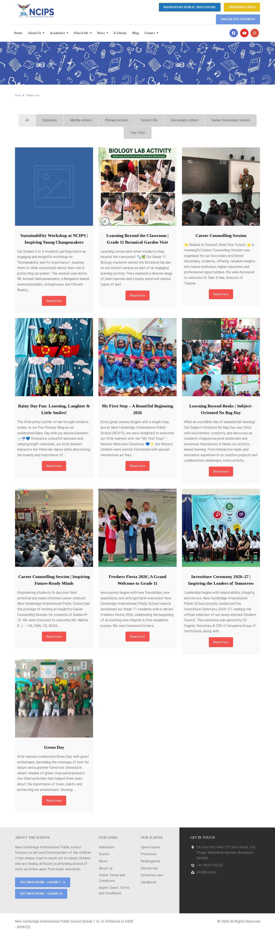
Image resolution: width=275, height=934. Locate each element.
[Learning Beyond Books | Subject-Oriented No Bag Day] (221, 357)
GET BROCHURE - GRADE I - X (42, 882)
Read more (54, 301)
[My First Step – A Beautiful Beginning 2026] (137, 357)
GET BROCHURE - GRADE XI (41, 893)
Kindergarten (150, 861)
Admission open (242, 7)
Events (104, 854)
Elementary (149, 868)
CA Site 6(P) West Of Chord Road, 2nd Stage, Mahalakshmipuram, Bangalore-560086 (226, 852)
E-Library (120, 33)
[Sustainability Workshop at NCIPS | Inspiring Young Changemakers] (54, 186)
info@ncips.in (207, 872)
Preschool (148, 854)
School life (81, 33)
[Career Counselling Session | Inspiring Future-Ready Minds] (54, 528)
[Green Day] (54, 698)
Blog (135, 33)
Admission (106, 847)
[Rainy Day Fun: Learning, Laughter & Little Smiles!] (54, 357)
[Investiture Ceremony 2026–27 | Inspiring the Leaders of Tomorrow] (221, 528)
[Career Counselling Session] (221, 186)
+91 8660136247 (210, 865)
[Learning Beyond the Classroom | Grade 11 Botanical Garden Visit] (137, 186)
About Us (34, 33)
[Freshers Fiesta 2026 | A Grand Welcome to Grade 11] (137, 528)
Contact (149, 33)
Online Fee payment (238, 19)
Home (18, 33)
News (101, 33)
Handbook (148, 882)
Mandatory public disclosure (189, 7)
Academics (57, 33)
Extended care (152, 875)
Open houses (150, 847)
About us (106, 868)
